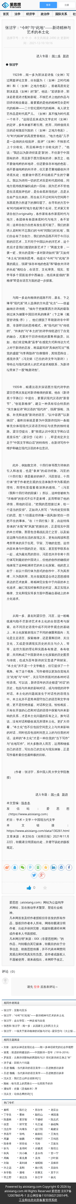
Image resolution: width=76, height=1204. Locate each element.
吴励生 (54, 1167)
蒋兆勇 (23, 1158)
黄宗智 (23, 1119)
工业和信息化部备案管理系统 (38, 1200)
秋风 (6, 1153)
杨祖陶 (54, 1124)
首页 (6, 14)
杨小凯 (39, 1167)
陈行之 (23, 1109)
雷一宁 (54, 1153)
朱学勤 (7, 1172)
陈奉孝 (7, 1143)
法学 (17, 14)
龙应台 (54, 1109)
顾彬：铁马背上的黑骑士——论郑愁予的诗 (28, 1083)
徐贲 (6, 1124)
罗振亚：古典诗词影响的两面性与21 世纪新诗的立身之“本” (37, 1057)
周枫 (6, 1158)
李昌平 (7, 1134)
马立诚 (39, 1124)
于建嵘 (39, 1119)
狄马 (6, 1148)
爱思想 (12, 5)
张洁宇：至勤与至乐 (15, 1010)
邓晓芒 (39, 1138)
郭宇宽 (23, 1124)
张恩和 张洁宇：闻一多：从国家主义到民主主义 (31, 1025)
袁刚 (22, 1167)
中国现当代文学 (44, 820)
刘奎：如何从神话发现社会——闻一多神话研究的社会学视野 (38, 1047)
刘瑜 (6, 1163)
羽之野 (7, 1177)
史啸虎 (39, 1148)
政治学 (45, 14)
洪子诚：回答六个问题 (17, 1062)
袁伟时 (23, 1148)
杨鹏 (22, 1138)
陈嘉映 (7, 1119)
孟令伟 (39, 1153)
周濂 (6, 1138)
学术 (19, 820)
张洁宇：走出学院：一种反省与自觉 (24, 1020)
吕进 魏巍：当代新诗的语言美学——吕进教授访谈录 (34, 1068)
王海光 (54, 1134)
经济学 (30, 14)
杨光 (53, 1177)
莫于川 (54, 1172)
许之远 (7, 1167)
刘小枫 (23, 1153)
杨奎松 (39, 1134)
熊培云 (54, 1148)
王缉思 (54, 1138)
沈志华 (7, 1129)
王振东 (54, 1143)
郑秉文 (39, 1172)
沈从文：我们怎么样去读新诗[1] (22, 1078)
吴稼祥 (54, 1163)
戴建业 (54, 1129)
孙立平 (39, 1177)
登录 (37, 987)
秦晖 (6, 1109)
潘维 (22, 1172)
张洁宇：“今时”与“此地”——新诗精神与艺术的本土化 (34, 1015)
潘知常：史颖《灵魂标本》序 (20, 1088)
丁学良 (7, 1114)
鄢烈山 (39, 1114)
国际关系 (61, 14)
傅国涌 (54, 1114)
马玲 (37, 1143)
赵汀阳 (39, 1129)
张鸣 (22, 1134)
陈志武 (54, 1119)
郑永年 (39, 1109)
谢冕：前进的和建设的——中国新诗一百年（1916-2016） (37, 1052)
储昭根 (39, 1163)
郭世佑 (23, 1143)
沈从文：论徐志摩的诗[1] (18, 1094)
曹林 (22, 1114)
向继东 (23, 1129)
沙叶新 (54, 1158)
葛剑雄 (23, 1163)
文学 (28, 820)
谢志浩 (23, 1177)
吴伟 (37, 1158)
